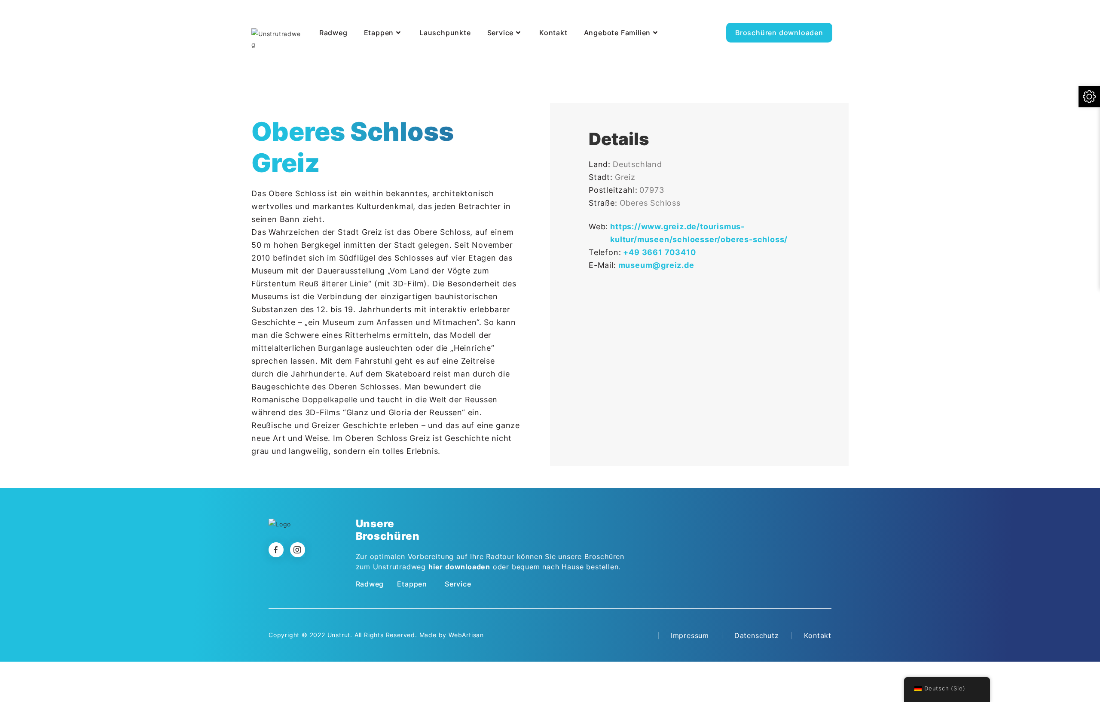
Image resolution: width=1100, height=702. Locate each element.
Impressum (690, 635)
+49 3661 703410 (659, 252)
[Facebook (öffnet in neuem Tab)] (827, 15)
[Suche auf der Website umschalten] (317, 55)
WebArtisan (466, 634)
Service (458, 583)
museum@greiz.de (656, 265)
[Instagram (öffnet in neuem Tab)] (847, 15)
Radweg (370, 583)
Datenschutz (756, 635)
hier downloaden (459, 566)
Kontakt (817, 635)
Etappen (412, 583)
